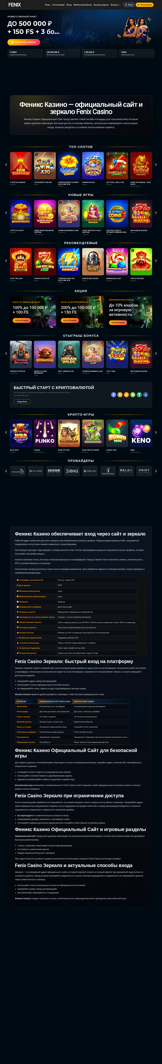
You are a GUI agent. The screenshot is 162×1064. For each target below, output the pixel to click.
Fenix (14, 4)
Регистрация (58, 5)
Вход (69, 5)
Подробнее (22, 402)
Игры (47, 5)
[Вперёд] (155, 164)
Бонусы (114, 5)
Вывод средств (101, 5)
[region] (81, 169)
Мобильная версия (83, 5)
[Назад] (6, 164)
